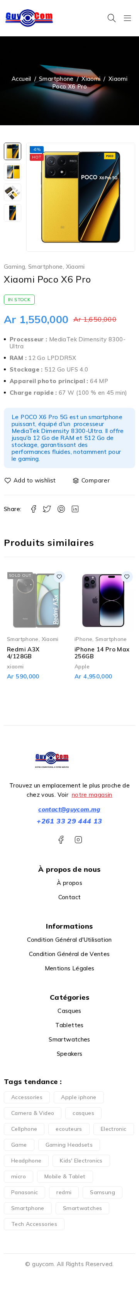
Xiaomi (90, 78)
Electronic (114, 1128)
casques (83, 1113)
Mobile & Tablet (65, 1176)
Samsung (102, 1192)
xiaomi (15, 666)
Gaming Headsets (69, 1144)
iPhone (83, 639)
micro (18, 1176)
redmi (63, 1192)
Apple (82, 666)
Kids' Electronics (81, 1160)
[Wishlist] (30, 480)
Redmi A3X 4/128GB (23, 653)
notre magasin (92, 794)
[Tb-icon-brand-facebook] (61, 840)
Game (19, 1144)
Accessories (26, 1097)
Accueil (21, 78)
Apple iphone (79, 1097)
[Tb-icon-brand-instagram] (78, 840)
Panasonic (24, 1192)
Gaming (14, 266)
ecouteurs (69, 1128)
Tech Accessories (34, 1223)
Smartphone (56, 78)
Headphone (26, 1160)
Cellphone (24, 1128)
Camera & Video (32, 1113)
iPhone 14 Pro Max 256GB (102, 653)
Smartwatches (82, 1208)
